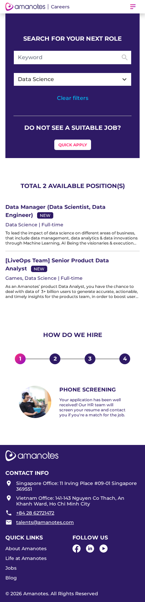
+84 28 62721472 (35, 513)
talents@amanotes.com (45, 522)
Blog (11, 578)
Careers (60, 6)
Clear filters (72, 98)
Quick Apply (72, 144)
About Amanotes (26, 548)
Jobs (11, 568)
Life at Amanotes (26, 558)
